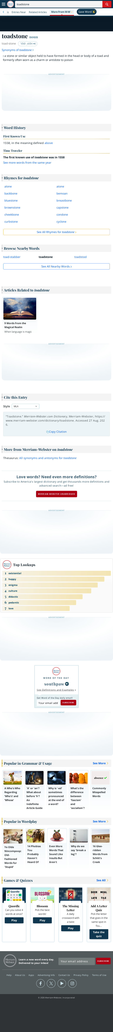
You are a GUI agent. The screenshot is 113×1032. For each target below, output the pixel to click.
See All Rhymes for (55, 232)
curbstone (11, 222)
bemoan (62, 193)
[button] (62, 12)
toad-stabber (11, 257)
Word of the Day (56, 678)
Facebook (40, 983)
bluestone (11, 200)
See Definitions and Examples (55, 689)
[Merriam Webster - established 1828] (10, 4)
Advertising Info (47, 975)
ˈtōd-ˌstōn (27, 43)
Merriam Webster (10, 960)
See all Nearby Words (55, 266)
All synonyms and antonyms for (47, 458)
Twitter (51, 983)
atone (60, 186)
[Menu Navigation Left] (3, 12)
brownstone (12, 207)
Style (6, 406)
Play (14, 920)
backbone (10, 193)
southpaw (54, 683)
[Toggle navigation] (3, 4)
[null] (67, 684)
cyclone (61, 222)
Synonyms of (17, 50)
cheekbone (11, 214)
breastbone (64, 200)
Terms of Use (99, 975)
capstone (62, 207)
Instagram (72, 983)
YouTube (61, 983)
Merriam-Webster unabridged (56, 494)
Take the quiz (99, 934)
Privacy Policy (81, 975)
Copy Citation (58, 432)
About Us (20, 975)
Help (9, 975)
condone (62, 214)
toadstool (80, 257)
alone (8, 186)
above (49, 143)
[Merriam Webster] (56, 671)
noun (33, 36)
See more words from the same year (27, 162)
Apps (32, 975)
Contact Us (64, 975)
